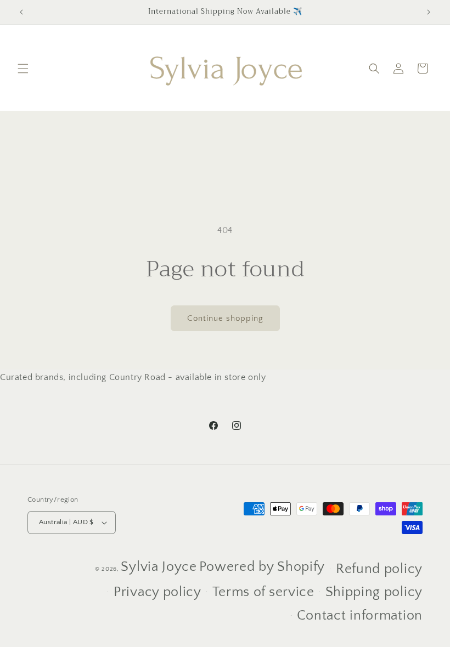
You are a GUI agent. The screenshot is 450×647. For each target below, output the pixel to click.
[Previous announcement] (21, 12)
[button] (23, 68)
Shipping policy (374, 592)
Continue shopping (225, 318)
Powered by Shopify (262, 567)
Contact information (360, 615)
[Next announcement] (429, 12)
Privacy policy (157, 592)
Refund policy (379, 569)
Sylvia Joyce (158, 567)
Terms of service (263, 592)
